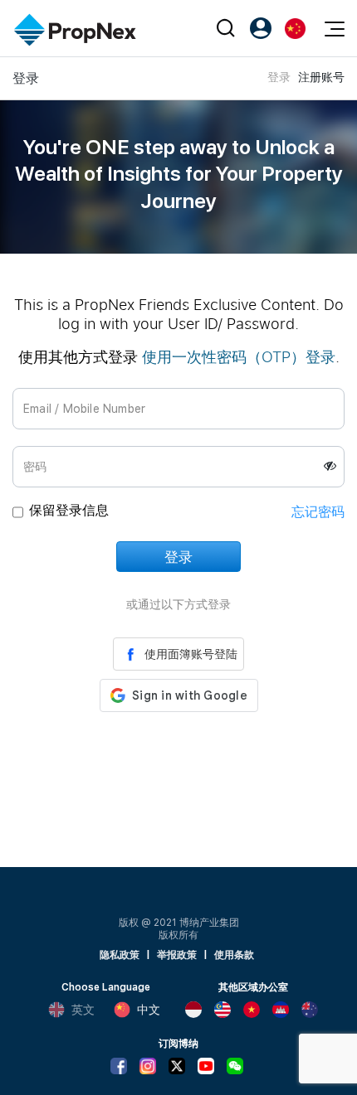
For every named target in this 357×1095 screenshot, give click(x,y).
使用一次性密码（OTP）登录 (238, 356)
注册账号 (321, 77)
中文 (148, 1009)
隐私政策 (119, 955)
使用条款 (234, 955)
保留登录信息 (69, 510)
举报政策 (177, 955)
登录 (279, 77)
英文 (83, 1009)
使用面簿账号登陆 (190, 654)
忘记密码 (318, 512)
